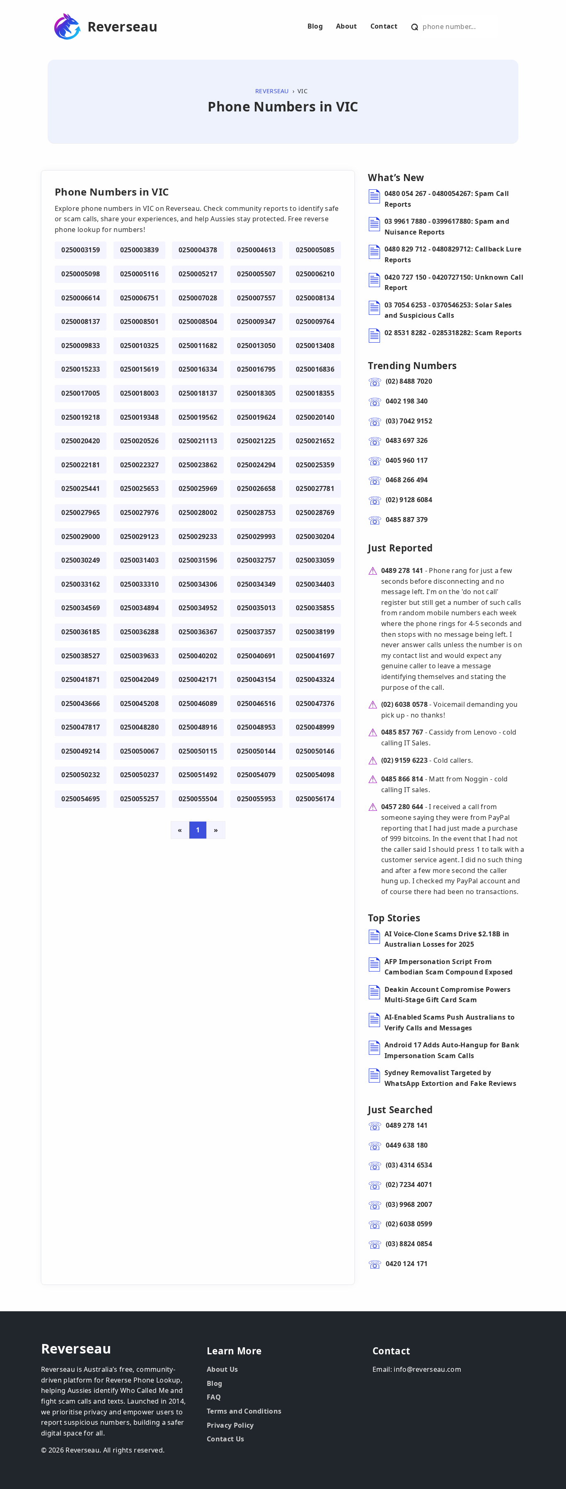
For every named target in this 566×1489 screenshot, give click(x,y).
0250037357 (256, 631)
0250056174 (315, 798)
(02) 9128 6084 (409, 499)
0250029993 (256, 536)
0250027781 (315, 488)
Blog (315, 26)
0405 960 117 (407, 460)
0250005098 (80, 273)
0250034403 (315, 584)
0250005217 (198, 273)
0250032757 (256, 560)
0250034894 (139, 607)
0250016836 (315, 369)
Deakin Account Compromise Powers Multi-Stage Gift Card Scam (447, 995)
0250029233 (198, 536)
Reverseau (122, 26)
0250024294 (256, 464)
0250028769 (315, 512)
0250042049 (139, 679)
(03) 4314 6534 (409, 1165)
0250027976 (139, 512)
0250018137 (198, 393)
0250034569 (80, 607)
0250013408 (315, 345)
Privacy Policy (230, 1425)
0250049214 (80, 751)
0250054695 (80, 798)
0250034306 (198, 584)
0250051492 (198, 774)
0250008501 (139, 321)
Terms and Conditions (244, 1411)
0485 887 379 (407, 519)
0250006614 (80, 297)
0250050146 (315, 751)
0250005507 (256, 273)
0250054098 (315, 774)
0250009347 (256, 321)
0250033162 (80, 584)
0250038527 (80, 655)
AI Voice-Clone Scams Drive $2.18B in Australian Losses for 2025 (447, 939)
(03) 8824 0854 (409, 1243)
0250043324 (315, 679)
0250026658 (256, 488)
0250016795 (256, 369)
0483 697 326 (407, 440)
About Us (222, 1369)
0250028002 (198, 512)
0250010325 (139, 345)
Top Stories (394, 917)
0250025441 (80, 488)
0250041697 (315, 655)
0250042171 (198, 679)
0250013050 (256, 345)
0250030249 (80, 560)
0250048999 (315, 727)
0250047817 (80, 727)
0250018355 (315, 393)
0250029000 (80, 536)
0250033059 (315, 560)
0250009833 (80, 345)
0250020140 (315, 417)
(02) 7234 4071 (409, 1184)
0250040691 (256, 655)
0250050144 (256, 751)
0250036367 (198, 631)
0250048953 (256, 727)
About (346, 26)
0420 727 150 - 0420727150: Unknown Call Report (454, 282)
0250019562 (198, 417)
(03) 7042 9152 (409, 420)
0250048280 (139, 727)
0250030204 (315, 536)
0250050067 (139, 751)
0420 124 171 (407, 1263)
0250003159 (80, 249)
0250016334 (198, 369)
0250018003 (139, 393)
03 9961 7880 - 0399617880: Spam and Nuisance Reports (447, 227)
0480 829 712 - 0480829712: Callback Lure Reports (453, 254)
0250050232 (80, 774)
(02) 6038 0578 (404, 704)
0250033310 (139, 584)
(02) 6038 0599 (409, 1223)
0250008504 (198, 321)
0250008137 (80, 321)
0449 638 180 (407, 1145)
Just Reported (400, 547)
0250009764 (315, 321)
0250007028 (198, 297)
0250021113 (198, 440)
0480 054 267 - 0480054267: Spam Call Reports (447, 199)
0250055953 (256, 798)
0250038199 (315, 631)
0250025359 (315, 464)
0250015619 (139, 369)
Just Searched (400, 1109)
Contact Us (225, 1438)
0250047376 (315, 703)
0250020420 (80, 440)
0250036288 (139, 631)
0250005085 (315, 249)
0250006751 (139, 297)
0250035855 (315, 607)
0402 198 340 (407, 401)
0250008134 (315, 297)
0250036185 (80, 631)
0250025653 (139, 488)
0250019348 (139, 417)
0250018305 (256, 393)
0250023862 (198, 464)
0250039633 (139, 655)
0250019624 (256, 417)
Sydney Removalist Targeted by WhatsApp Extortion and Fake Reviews (450, 1078)
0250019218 (80, 417)
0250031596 (198, 560)
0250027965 (80, 512)
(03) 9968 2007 (409, 1204)
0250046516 (256, 703)
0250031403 (139, 560)
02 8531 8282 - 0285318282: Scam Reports (453, 332)
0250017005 (80, 393)
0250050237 (139, 774)
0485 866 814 (402, 778)
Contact (383, 26)
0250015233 (80, 369)
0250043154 (256, 679)
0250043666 (80, 703)
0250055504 (198, 798)
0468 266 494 (407, 479)
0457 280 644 (402, 806)
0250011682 (198, 345)
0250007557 (256, 297)
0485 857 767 (402, 732)
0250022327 (139, 464)
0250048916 (198, 727)
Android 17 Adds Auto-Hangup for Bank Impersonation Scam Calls (452, 1050)
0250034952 (198, 607)
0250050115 (198, 751)
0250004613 (256, 249)
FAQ (214, 1397)
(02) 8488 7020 (409, 381)
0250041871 (80, 679)
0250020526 (139, 440)
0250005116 (139, 273)
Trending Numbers (412, 365)
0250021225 (256, 440)
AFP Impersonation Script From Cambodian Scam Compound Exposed (449, 967)
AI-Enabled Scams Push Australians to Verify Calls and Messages (450, 1022)
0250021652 (315, 440)
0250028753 (256, 512)
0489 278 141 (402, 570)
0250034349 (256, 584)
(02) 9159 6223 (404, 760)
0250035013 (256, 607)
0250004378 (198, 249)
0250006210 (315, 273)
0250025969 (198, 488)
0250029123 (139, 536)
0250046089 (198, 703)
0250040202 (198, 655)
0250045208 (139, 703)
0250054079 (256, 774)
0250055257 (139, 798)
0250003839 (139, 249)
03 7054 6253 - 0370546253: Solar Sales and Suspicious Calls (448, 310)
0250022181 (80, 464)
